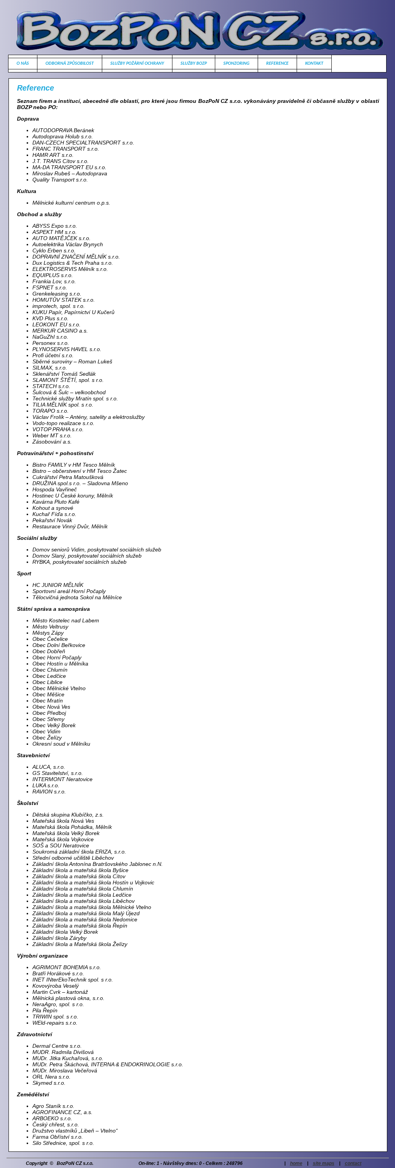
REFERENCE (277, 63)
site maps (323, 1163)
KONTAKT (314, 63)
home (296, 1163)
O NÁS (23, 63)
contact (353, 1163)
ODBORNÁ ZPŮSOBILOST (70, 63)
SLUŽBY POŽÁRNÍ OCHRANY (137, 63)
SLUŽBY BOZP (194, 63)
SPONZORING (236, 63)
